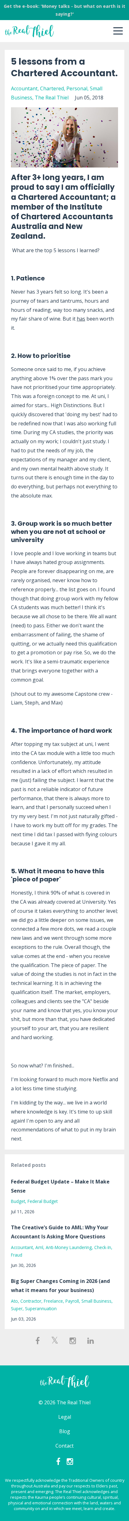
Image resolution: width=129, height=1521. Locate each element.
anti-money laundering (69, 1247)
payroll (72, 1301)
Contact (64, 1445)
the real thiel (52, 97)
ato (14, 1301)
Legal (64, 1416)
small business (96, 1301)
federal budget (43, 1201)
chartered (52, 88)
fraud (16, 1255)
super (17, 1308)
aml (39, 1247)
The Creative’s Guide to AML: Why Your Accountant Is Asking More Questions (59, 1232)
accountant (24, 88)
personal (76, 88)
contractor (30, 1301)
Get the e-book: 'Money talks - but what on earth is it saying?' (64, 10)
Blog (64, 1431)
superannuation (41, 1308)
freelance (53, 1301)
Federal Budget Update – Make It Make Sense (60, 1186)
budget (18, 1201)
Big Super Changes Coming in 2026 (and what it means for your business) (60, 1286)
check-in (102, 1247)
